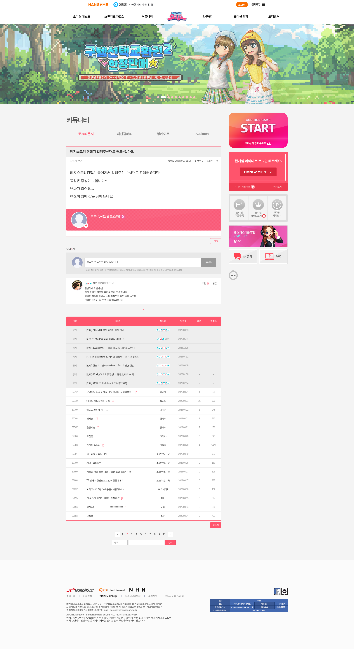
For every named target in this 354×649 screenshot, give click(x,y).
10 (164, 534)
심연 (163, 515)
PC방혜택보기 (277, 214)
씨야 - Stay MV (93, 462)
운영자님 (92, 427)
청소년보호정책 (132, 596)
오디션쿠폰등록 (239, 214)
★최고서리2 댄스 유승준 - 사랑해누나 (105, 489)
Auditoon (202, 134)
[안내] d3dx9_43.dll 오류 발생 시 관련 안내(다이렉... (110, 374)
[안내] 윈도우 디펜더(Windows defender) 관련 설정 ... (111, 365)
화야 (163, 498)
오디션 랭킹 (241, 16)
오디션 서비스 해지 (174, 596)
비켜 (163, 507)
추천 (204, 283)
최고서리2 (163, 489)
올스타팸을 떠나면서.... (97, 454)
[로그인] (242, 4)
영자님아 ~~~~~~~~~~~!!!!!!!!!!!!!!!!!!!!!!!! (106, 507)
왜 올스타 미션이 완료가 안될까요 (104, 498)
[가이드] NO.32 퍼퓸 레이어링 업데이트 (105, 339)
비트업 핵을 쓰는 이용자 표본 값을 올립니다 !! (108, 471)
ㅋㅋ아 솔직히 (95, 445)
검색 (170, 542)
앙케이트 (163, 134)
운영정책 (152, 596)
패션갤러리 (124, 134)
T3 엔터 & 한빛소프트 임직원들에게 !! (104, 480)
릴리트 (163, 400)
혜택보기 (277, 186)
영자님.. (92, 418)
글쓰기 (216, 525)
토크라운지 (86, 134)
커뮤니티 (147, 16)
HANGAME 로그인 (258, 172)
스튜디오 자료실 (114, 16)
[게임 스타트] (258, 126)
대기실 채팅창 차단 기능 (100, 400)
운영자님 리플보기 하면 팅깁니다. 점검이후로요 (111, 392)
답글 (215, 283)
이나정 (163, 409)
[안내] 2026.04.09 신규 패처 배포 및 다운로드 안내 (110, 347)
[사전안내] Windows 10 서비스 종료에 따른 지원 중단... (112, 356)
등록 (208, 262)
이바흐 (163, 392)
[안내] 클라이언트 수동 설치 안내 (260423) (106, 383)
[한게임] (98, 4)
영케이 (163, 418)
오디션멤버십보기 (256, 214)
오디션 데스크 (81, 16)
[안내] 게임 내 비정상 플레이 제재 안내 (105, 330)
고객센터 (273, 16)
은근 (80, 160)
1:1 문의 (243, 256)
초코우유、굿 (163, 454)
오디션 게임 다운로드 (258, 143)
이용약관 (87, 596)
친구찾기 (208, 16)
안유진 (163, 445)
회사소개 (70, 596)
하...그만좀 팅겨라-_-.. (96, 409)
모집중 (89, 436)
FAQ (273, 256)
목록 (216, 241)
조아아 (163, 436)
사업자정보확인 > (154, 607)
